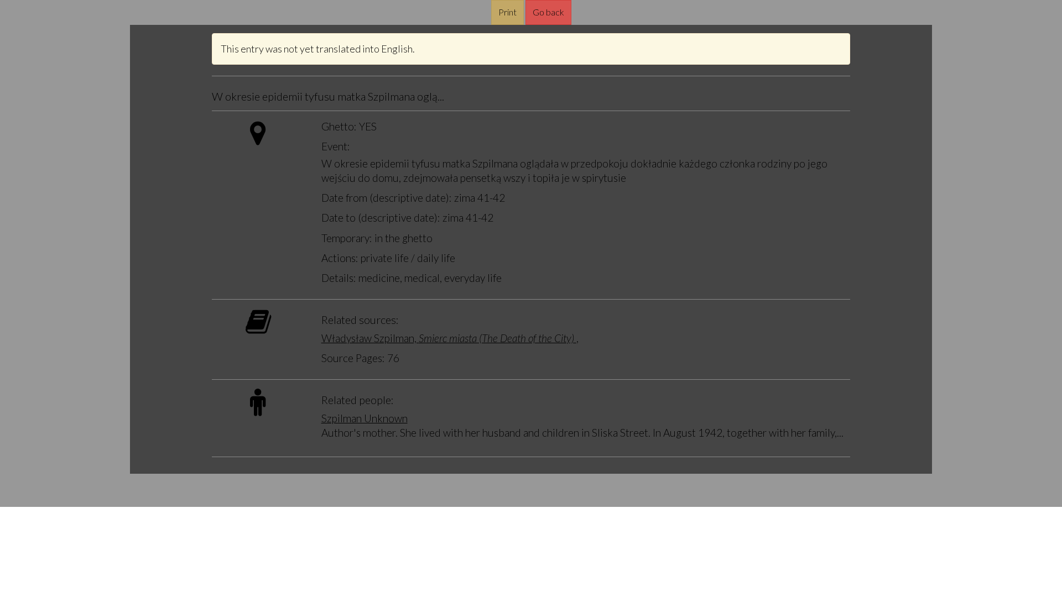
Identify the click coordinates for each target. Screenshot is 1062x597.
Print (507, 12)
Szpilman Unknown (364, 418)
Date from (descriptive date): (386, 197)
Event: (335, 146)
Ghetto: (339, 126)
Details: (338, 277)
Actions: (339, 258)
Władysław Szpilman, (447, 338)
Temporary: (346, 238)
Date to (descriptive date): (380, 217)
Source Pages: (353, 358)
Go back (548, 12)
